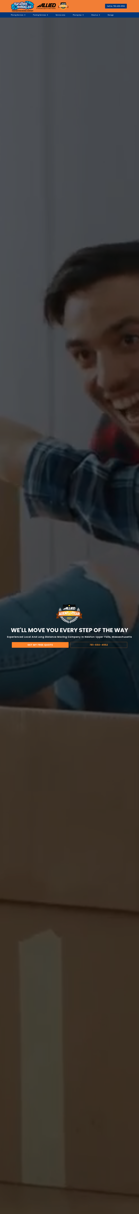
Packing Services (39, 15)
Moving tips (77, 15)
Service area (60, 15)
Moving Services (17, 15)
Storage (111, 15)
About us (94, 15)
